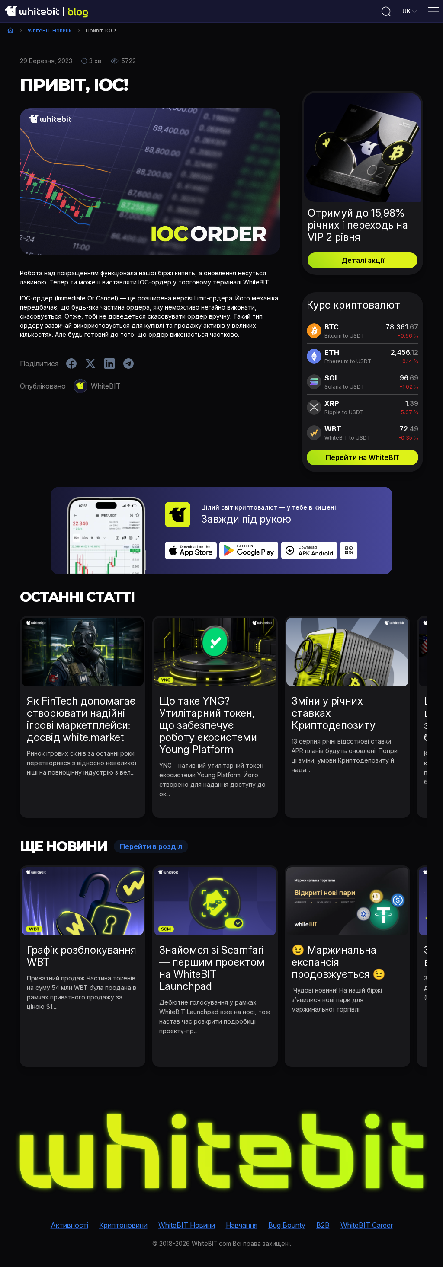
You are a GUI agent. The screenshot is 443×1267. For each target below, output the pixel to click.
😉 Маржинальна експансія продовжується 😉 (338, 962)
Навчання (241, 1225)
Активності (69, 1225)
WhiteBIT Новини (50, 30)
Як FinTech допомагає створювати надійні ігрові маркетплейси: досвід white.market (81, 719)
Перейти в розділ (151, 846)
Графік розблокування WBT (81, 956)
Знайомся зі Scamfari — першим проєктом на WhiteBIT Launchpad (212, 968)
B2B (323, 1225)
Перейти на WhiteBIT (363, 457)
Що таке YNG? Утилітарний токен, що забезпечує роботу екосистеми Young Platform (208, 725)
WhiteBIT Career (366, 1225)
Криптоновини (123, 1225)
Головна (10, 30)
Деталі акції (362, 260)
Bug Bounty (286, 1225)
